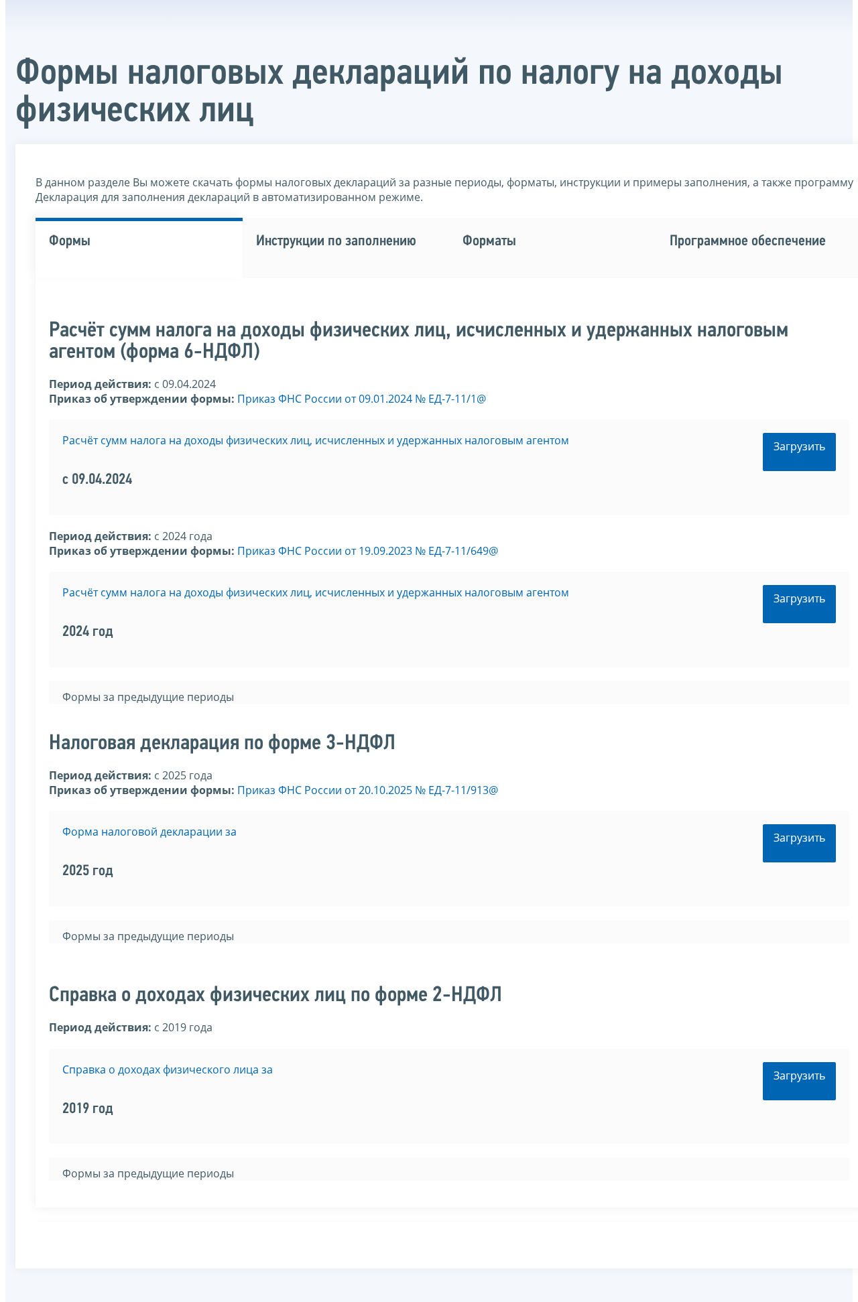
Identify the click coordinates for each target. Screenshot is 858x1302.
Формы (69, 241)
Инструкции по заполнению (336, 241)
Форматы (489, 241)
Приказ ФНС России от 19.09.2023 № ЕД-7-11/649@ (367, 550)
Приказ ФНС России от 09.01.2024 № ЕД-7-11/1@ (361, 398)
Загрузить (799, 446)
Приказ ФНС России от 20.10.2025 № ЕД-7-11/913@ (367, 790)
